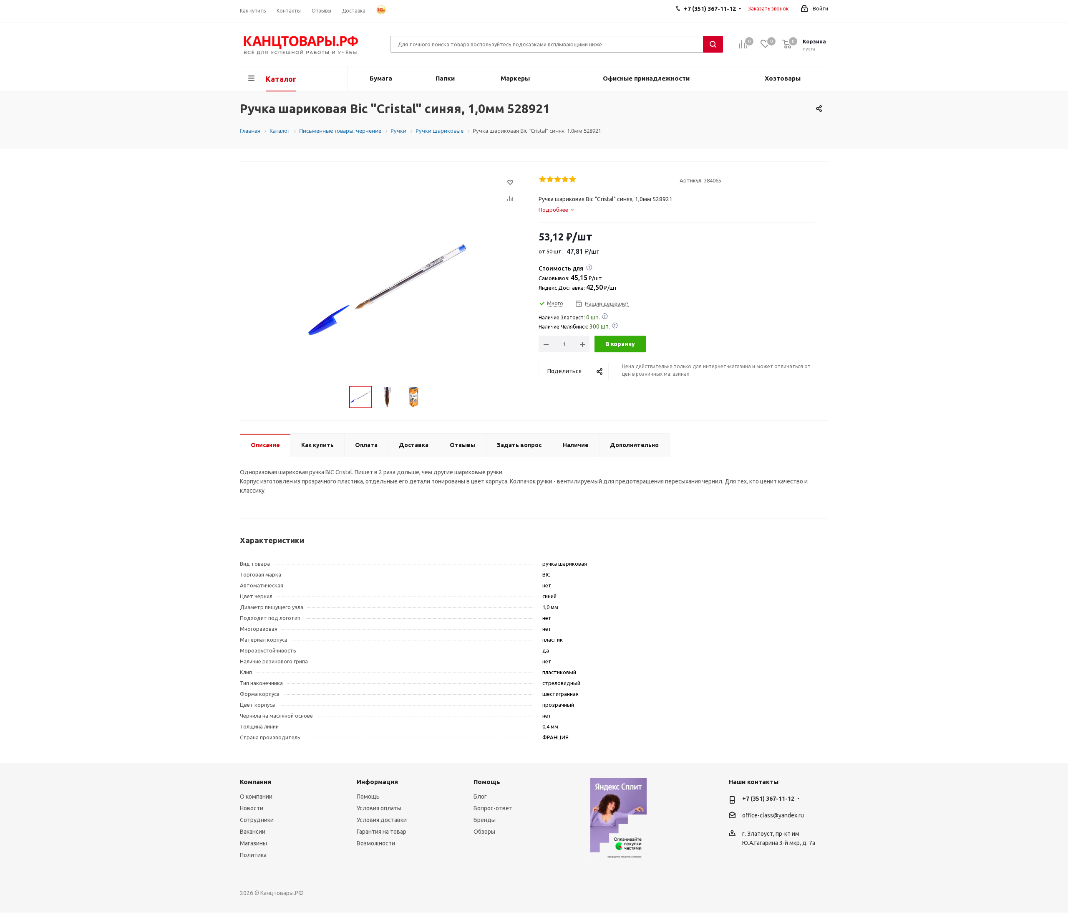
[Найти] (713, 44)
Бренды (485, 820)
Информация (377, 781)
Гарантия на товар (381, 831)
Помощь (368, 796)
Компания (255, 781)
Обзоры (484, 831)
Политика (253, 855)
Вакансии (252, 831)
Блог (480, 796)
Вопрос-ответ (493, 808)
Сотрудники (257, 820)
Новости (251, 808)
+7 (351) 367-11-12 (768, 798)
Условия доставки (382, 820)
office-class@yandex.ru (773, 815)
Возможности (376, 843)
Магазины (253, 843)
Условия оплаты (379, 808)
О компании (256, 796)
